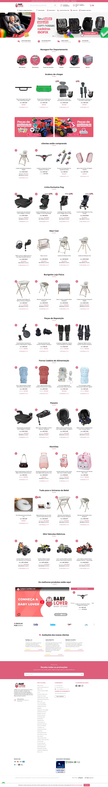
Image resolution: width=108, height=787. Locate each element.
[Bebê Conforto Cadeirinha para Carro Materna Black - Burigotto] (64, 424)
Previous (72, 603)
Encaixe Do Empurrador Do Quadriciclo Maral (82, 604)
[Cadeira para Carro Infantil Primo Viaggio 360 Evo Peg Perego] (64, 208)
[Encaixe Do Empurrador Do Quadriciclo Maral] (64, 164)
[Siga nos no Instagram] (82, 685)
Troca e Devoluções (41, 704)
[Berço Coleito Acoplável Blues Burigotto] (64, 296)
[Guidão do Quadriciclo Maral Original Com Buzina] (43, 164)
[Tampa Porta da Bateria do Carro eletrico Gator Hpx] (43, 94)
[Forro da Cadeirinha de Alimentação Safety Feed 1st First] (64, 381)
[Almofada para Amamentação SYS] (23, 511)
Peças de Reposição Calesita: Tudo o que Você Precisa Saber (43, 739)
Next (93, 603)
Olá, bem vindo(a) (79, 4)
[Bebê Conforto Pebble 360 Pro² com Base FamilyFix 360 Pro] (23, 252)
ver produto (40, 649)
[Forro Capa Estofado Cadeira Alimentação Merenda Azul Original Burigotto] (23, 381)
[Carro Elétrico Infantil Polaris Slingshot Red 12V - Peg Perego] (84, 555)
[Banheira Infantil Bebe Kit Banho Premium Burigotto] (23, 296)
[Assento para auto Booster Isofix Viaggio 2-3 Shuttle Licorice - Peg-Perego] (23, 208)
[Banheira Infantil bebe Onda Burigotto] (43, 296)
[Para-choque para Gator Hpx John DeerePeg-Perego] (23, 94)
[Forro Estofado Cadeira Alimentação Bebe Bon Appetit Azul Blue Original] (84, 381)
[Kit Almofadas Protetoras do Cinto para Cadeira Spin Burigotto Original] (84, 94)
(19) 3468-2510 (59, 685)
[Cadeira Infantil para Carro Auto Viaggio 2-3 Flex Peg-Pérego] (43, 208)
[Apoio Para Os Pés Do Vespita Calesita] (84, 164)
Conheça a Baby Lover (42, 694)
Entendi (86, 785)
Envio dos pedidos (41, 703)
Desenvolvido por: (75, 777)
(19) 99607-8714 (59, 687)
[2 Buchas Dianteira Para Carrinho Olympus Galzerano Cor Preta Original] (43, 338)
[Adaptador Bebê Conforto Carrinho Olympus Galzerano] (84, 338)
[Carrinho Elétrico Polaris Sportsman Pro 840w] (43, 555)
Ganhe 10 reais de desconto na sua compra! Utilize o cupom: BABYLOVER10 (50, 1)
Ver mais (24, 108)
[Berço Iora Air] (43, 252)
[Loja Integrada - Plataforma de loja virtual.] (89, 777)
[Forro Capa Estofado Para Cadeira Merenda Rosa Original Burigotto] (43, 381)
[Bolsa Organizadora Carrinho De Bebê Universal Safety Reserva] (23, 468)
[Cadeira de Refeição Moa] (84, 252)
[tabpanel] (82, 603)
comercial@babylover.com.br (62, 689)
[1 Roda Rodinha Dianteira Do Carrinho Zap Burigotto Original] (23, 338)
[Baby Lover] (19, 5)
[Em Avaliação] (60, 767)
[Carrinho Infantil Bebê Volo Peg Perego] (84, 208)
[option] (54, 25)
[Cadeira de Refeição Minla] (64, 252)
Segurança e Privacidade (42, 710)
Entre (77, 5)
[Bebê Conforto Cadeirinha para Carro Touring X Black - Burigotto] (84, 424)
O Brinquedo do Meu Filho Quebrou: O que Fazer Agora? (42, 734)
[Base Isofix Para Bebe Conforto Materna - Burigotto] (43, 424)
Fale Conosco (40, 685)
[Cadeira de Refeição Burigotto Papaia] (23, 164)
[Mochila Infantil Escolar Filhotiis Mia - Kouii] (84, 468)
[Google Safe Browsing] (77, 762)
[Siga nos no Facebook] (77, 685)
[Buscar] (54, 5)
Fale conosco (60, 696)
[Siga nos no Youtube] (79, 685)
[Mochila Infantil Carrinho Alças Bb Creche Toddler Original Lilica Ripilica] (64, 468)
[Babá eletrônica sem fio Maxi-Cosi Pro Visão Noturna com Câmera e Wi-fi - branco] (43, 511)
